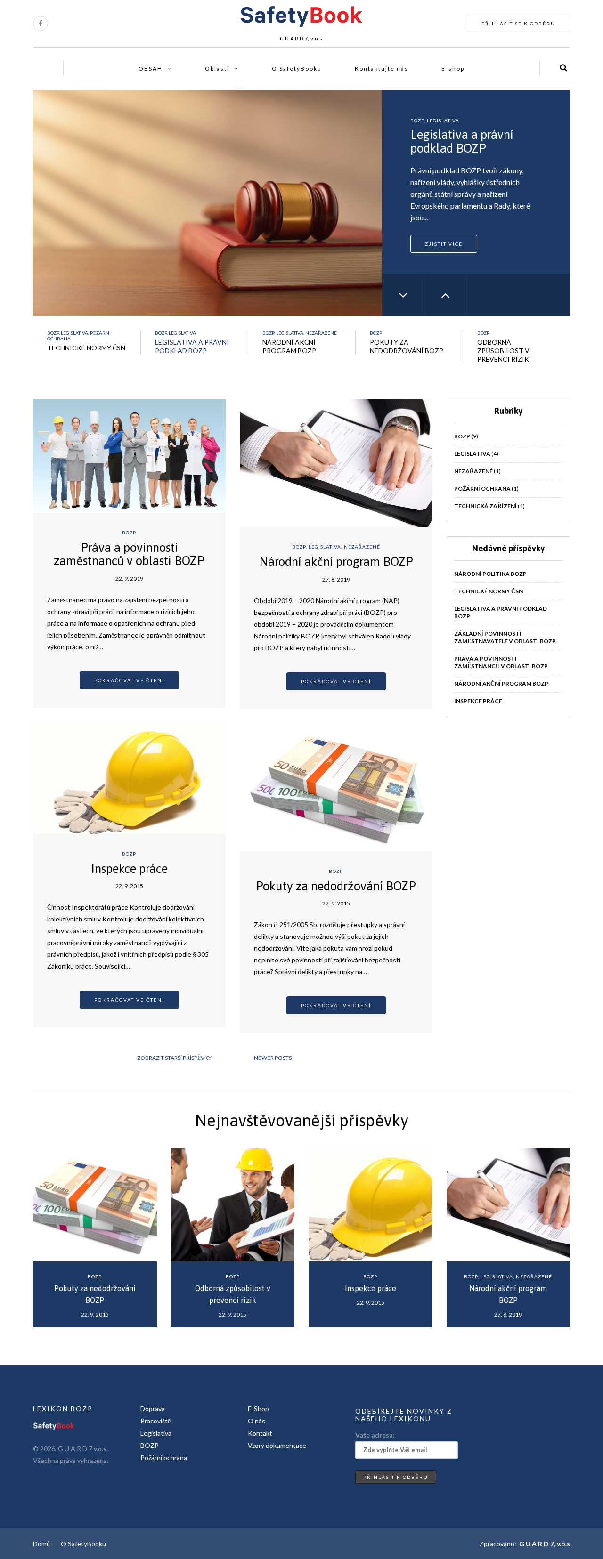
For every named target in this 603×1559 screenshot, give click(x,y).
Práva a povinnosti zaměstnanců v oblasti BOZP (129, 554)
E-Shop (258, 1409)
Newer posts (273, 1057)
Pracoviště (155, 1421)
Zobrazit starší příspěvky (174, 1057)
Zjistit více (444, 244)
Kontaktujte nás (381, 68)
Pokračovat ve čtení (129, 680)
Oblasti (217, 68)
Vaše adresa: (375, 1435)
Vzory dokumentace (277, 1445)
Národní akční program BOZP (336, 562)
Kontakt (260, 1433)
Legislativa (155, 1433)
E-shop (452, 68)
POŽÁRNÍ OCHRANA (482, 488)
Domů (41, 1544)
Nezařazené (321, 333)
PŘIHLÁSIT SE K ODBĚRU (518, 23)
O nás (256, 1421)
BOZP (417, 120)
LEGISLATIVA (443, 120)
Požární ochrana (163, 1458)
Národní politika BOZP (490, 573)
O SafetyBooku (297, 68)
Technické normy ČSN (488, 591)
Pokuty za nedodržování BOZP (336, 886)
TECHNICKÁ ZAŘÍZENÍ (485, 505)
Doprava (152, 1409)
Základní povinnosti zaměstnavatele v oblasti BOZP (505, 637)
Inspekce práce (129, 869)
